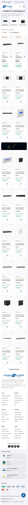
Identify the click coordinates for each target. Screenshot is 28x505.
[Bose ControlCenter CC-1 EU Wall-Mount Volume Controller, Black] (21, 303)
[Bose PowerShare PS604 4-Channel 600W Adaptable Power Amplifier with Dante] (21, 267)
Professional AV (5, 400)
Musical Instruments (6, 395)
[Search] (20, 6)
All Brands (4, 402)
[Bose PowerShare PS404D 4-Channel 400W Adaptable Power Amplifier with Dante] (7, 231)
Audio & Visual (5, 398)
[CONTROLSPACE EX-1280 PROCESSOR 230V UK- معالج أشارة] (21, 44)
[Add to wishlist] (11, 37)
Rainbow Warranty (18, 398)
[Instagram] (12, 446)
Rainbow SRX (4, 404)
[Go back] (2, 11)
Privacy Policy (17, 429)
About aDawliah (18, 412)
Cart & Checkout (5, 414)
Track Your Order (5, 419)
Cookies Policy (18, 435)
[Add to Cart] (7, 101)
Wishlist (3, 421)
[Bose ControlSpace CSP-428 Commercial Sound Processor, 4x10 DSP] (7, 267)
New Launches (5, 435)
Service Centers (18, 395)
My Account (4, 412)
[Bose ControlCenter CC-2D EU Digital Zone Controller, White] (21, 78)
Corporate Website (18, 419)
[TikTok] (18, 446)
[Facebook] (9, 446)
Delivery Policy (18, 438)
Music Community (5, 438)
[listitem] (5, 22)
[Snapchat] (15, 446)
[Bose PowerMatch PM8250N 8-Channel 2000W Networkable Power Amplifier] (21, 196)
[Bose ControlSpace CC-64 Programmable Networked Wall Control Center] (7, 160)
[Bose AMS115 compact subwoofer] (7, 303)
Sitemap (16, 421)
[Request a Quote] (11, 56)
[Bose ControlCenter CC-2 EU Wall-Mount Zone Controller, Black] (21, 160)
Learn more (7, 131)
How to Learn (4, 429)
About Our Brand (5, 431)
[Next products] (24, 22)
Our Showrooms (18, 414)
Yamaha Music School (19, 417)
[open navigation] (24, 6)
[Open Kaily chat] (23, 495)
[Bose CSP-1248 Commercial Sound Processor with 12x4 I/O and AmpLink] (21, 338)
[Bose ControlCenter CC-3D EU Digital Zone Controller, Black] (7, 78)
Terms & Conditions (19, 431)
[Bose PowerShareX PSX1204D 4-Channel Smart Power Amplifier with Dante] (7, 113)
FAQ (15, 404)
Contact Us (17, 402)
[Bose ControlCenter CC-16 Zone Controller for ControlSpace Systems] (21, 113)
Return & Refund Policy (19, 433)
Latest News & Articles (6, 433)
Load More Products (14, 369)
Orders (3, 417)
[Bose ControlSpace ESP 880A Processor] (7, 196)
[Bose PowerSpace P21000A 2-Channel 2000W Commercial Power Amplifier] (7, 338)
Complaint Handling (19, 400)
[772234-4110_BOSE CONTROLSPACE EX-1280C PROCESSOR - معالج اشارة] (7, 44)
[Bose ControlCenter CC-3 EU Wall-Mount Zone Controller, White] (21, 231)
